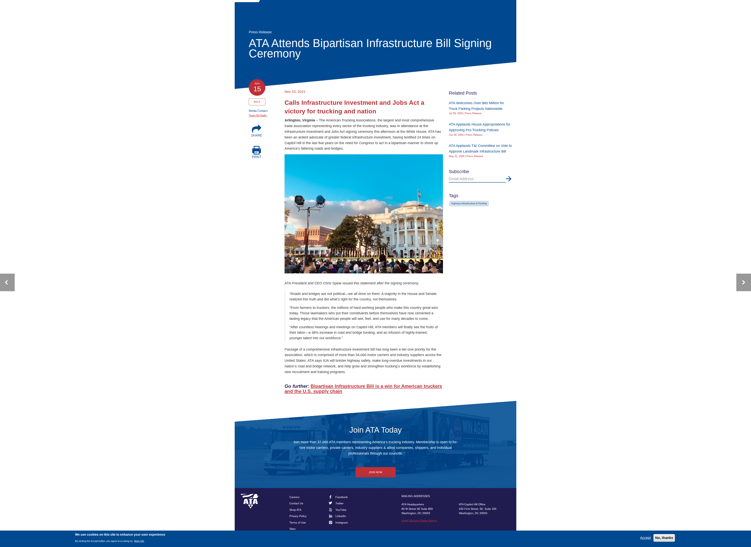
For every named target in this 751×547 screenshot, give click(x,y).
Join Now (375, 472)
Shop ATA (295, 509)
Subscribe (508, 179)
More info (139, 541)
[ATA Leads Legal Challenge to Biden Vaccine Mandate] (743, 282)
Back (257, 101)
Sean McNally (258, 115)
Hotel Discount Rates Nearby (419, 520)
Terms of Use (297, 522)
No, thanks (664, 538)
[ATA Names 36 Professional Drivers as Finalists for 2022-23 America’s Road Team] (7, 282)
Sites (292, 528)
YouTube (340, 509)
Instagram (341, 522)
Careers (294, 497)
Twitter (339, 503)
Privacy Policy (297, 516)
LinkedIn (340, 516)
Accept (645, 538)
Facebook (341, 497)
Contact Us (296, 503)
